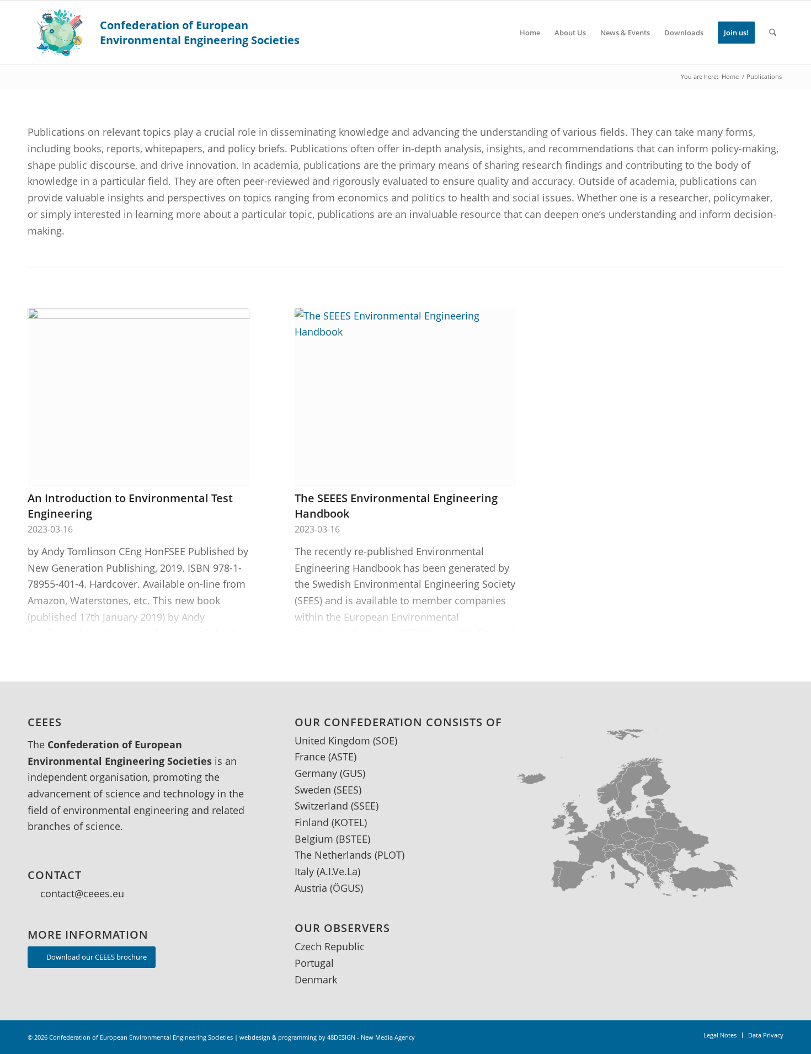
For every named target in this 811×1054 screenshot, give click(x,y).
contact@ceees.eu (82, 893)
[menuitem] (530, 33)
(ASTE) (342, 756)
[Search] (772, 33)
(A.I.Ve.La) (338, 871)
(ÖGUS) (346, 888)
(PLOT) (389, 854)
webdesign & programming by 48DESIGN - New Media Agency (327, 1037)
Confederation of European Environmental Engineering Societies (141, 1037)
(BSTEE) (353, 838)
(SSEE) (364, 805)
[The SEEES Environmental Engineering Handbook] (405, 397)
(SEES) (347, 789)
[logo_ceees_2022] (164, 33)
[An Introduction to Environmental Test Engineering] (138, 397)
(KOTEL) (349, 822)
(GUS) (352, 773)
